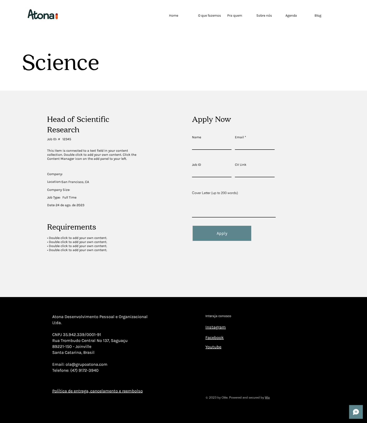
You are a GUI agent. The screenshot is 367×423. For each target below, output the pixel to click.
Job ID (196, 164)
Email (239, 137)
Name (196, 137)
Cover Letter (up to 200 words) (215, 192)
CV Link (240, 164)
